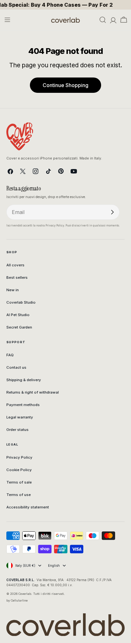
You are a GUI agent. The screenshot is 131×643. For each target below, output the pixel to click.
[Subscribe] (112, 212)
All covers (15, 265)
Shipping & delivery (23, 380)
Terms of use (18, 494)
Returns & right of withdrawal (32, 392)
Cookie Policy (19, 470)
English (54, 565)
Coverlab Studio (21, 302)
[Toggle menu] (7, 19)
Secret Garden (19, 327)
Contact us (16, 367)
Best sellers (17, 277)
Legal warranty (19, 417)
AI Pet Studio (18, 315)
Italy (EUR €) (25, 565)
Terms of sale (19, 482)
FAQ (10, 355)
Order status (17, 429)
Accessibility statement (27, 507)
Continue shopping (65, 85)
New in (12, 290)
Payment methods (23, 405)
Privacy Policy (19, 457)
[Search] (102, 19)
